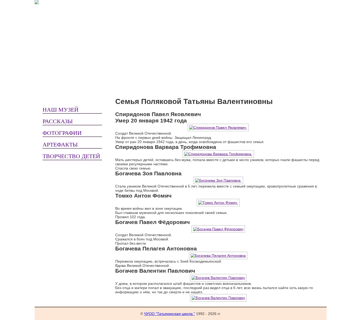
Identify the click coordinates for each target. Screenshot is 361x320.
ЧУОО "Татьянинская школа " (169, 314)
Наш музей (60, 109)
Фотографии (62, 133)
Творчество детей (71, 156)
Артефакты (60, 144)
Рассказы (58, 121)
